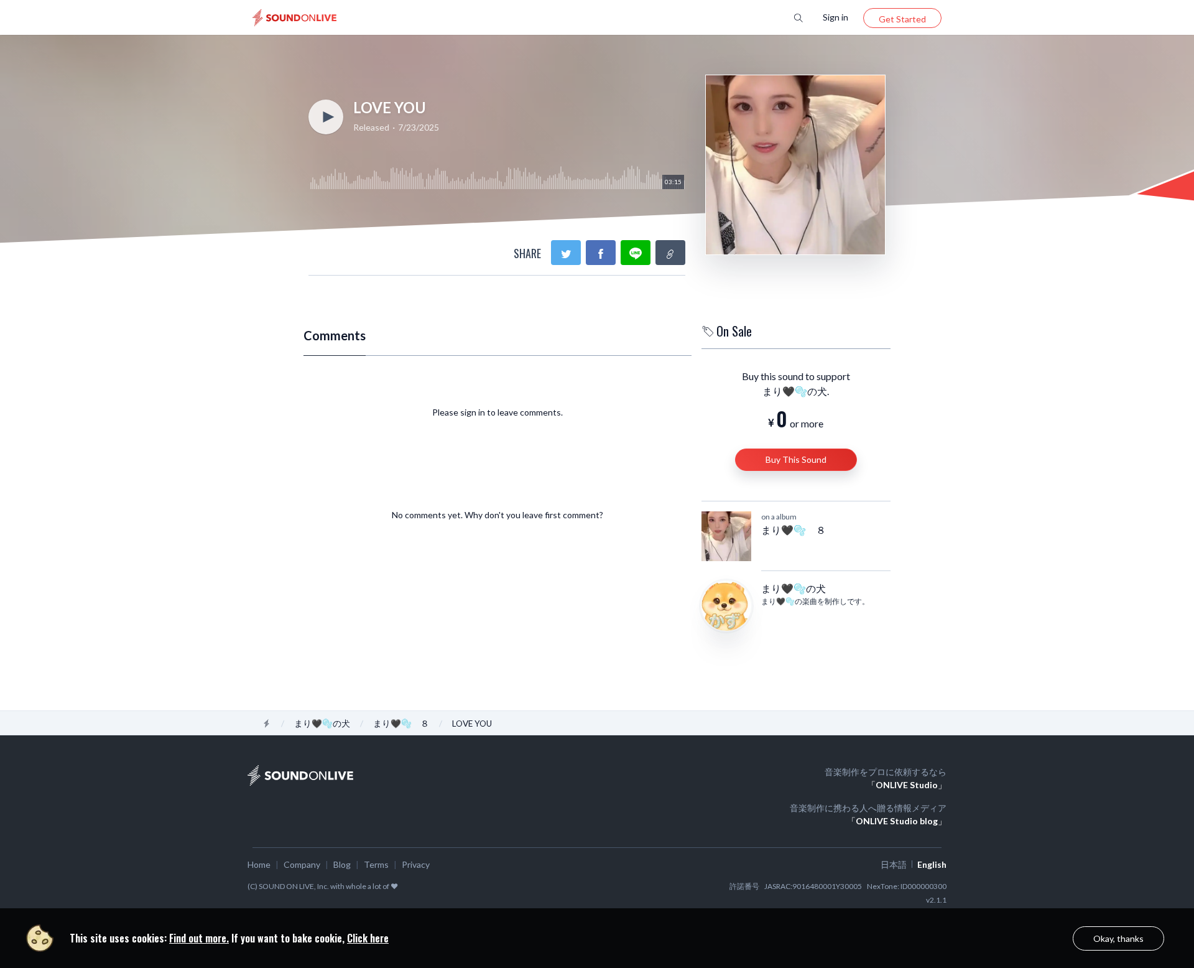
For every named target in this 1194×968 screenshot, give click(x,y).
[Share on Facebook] (601, 252)
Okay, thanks (1118, 938)
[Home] (266, 723)
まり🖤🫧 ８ (793, 530)
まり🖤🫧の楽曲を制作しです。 (815, 601)
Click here (368, 938)
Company (302, 864)
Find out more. (199, 938)
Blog (342, 864)
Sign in (835, 17)
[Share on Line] (635, 252)
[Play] (325, 117)
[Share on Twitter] (566, 252)
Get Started (902, 19)
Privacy (416, 864)
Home (259, 864)
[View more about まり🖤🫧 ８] (726, 536)
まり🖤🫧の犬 (793, 588)
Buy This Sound (796, 459)
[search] (798, 17)
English (931, 864)
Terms (376, 864)
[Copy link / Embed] (670, 252)
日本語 (894, 864)
